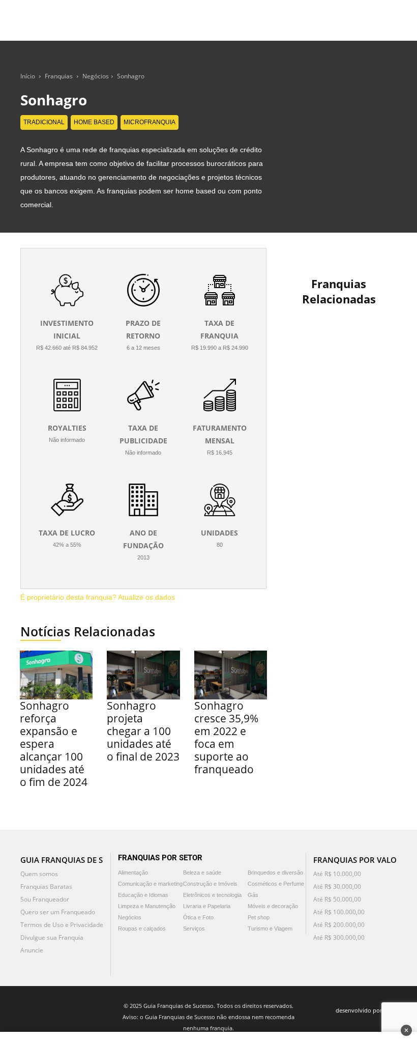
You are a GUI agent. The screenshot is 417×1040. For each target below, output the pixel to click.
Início (27, 76)
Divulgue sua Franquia (51, 937)
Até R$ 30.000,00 (337, 886)
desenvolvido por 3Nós (366, 1010)
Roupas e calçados (142, 928)
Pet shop (259, 917)
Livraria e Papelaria (206, 906)
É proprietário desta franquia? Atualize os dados (97, 597)
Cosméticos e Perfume (276, 884)
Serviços (194, 928)
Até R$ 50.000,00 (337, 899)
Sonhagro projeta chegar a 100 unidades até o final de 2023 (143, 731)
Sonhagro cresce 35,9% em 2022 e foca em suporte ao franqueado (226, 737)
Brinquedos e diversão (275, 872)
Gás (253, 895)
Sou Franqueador (44, 899)
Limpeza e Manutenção (146, 906)
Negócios (95, 76)
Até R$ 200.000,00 (339, 924)
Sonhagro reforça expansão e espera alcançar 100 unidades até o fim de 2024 (53, 743)
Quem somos (39, 873)
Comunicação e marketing (150, 884)
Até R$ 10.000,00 (337, 873)
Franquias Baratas (46, 886)
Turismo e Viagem (270, 928)
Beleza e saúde (202, 872)
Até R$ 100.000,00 (339, 912)
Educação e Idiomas (143, 895)
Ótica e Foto (198, 917)
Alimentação (133, 872)
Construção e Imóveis (210, 884)
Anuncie (31, 950)
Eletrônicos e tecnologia (212, 895)
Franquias (59, 76)
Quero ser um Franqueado (57, 912)
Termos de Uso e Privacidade (61, 924)
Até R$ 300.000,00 (339, 937)
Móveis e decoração (273, 906)
